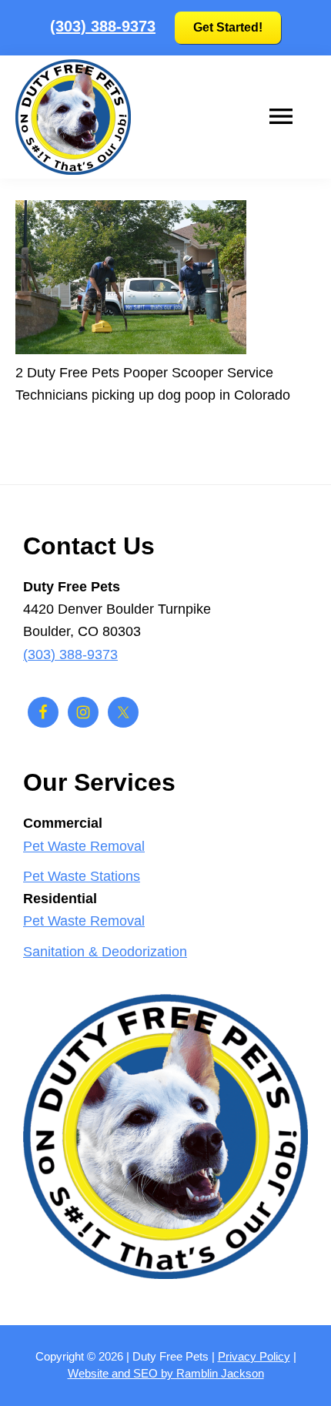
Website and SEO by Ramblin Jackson (166, 1373)
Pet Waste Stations (81, 876)
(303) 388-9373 (102, 26)
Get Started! (227, 27)
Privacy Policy (254, 1356)
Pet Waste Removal (84, 846)
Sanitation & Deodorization (105, 951)
